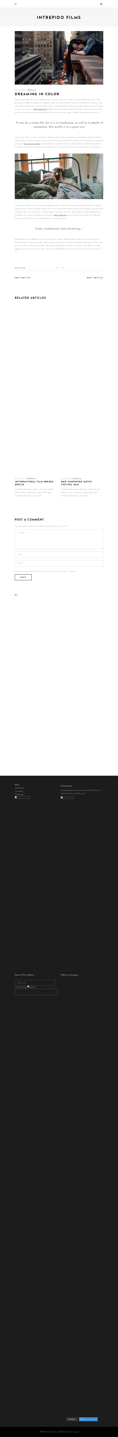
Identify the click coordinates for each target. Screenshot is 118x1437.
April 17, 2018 (19, 90)
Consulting (19, 791)
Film (23, 268)
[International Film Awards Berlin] (36, 388)
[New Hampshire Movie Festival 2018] (82, 388)
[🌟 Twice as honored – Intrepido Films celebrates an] (96, 1106)
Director (18, 268)
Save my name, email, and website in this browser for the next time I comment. (46, 571)
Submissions (19, 788)
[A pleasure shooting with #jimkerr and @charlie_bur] (82, 1014)
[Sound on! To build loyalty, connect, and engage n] (67, 1346)
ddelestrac (31, 90)
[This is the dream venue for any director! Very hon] (82, 1304)
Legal (76, 1432)
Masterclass (19, 794)
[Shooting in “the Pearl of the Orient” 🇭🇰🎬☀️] (96, 1283)
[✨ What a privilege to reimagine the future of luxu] (67, 1127)
